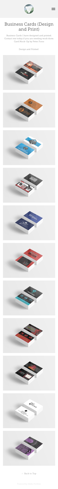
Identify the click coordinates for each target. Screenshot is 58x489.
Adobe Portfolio (34, 484)
